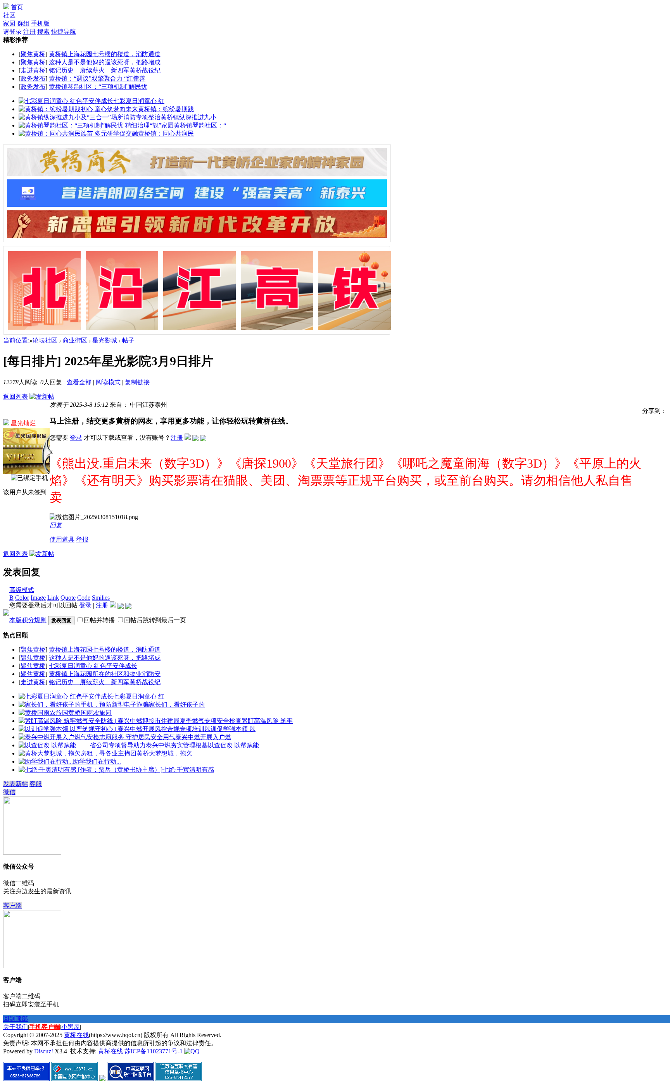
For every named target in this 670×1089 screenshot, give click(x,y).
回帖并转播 (99, 620)
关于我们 (15, 1027)
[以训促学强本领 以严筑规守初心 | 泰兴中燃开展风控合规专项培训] (111, 729)
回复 (56, 525)
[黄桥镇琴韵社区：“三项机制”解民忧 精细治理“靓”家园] (96, 125)
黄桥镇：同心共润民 (166, 133)
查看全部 (79, 382)
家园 (9, 23)
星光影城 (104, 340)
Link (53, 597)
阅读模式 (108, 382)
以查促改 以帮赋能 (233, 745)
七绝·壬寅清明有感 (188, 769)
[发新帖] (41, 396)
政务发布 (33, 78)
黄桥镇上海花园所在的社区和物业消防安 (105, 674)
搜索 (43, 31)
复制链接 (137, 382)
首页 (17, 7)
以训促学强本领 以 (230, 729)
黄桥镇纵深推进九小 (188, 117)
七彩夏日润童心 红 (138, 101)
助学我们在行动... (97, 761)
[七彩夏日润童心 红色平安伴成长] (66, 101)
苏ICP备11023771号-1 (153, 1051)
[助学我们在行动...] (46, 761)
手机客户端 (44, 1027)
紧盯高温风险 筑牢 (267, 720)
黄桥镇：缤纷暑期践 (166, 109)
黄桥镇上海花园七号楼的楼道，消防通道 (105, 54)
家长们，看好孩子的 (177, 704)
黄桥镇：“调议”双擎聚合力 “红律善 (97, 78)
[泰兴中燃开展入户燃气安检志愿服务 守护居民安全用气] (97, 737)
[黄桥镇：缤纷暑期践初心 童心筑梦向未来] (78, 109)
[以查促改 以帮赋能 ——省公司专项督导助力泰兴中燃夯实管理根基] (113, 745)
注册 (29, 31)
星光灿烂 (23, 423)
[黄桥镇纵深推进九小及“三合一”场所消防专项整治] (90, 117)
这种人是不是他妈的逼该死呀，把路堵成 (105, 62)
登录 (76, 437)
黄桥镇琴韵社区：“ (200, 125)
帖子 (128, 340)
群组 (23, 23)
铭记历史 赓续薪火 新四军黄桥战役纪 (105, 70)
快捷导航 (63, 31)
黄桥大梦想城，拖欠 (164, 753)
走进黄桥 (33, 70)
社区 (9, 15)
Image (38, 597)
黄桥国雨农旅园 (90, 712)
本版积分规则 (28, 620)
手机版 (40, 23)
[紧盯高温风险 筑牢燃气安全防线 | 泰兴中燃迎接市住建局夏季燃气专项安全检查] (130, 720)
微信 (9, 792)
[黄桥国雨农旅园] (43, 712)
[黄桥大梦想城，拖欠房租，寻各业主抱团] (77, 753)
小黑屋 (70, 1027)
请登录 (12, 31)
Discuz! (43, 1051)
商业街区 (74, 340)
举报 (82, 539)
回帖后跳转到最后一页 (155, 620)
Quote (68, 597)
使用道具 (62, 539)
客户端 (12, 905)
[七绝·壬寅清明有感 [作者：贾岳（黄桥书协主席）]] (90, 769)
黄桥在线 (76, 1035)
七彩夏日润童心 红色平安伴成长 (93, 665)
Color (22, 597)
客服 (35, 784)
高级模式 (21, 590)
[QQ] (192, 1051)
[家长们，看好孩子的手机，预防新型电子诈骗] (84, 704)
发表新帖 (15, 784)
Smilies (101, 597)
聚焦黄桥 (33, 54)
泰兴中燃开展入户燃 (203, 737)
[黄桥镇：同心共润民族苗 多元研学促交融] (78, 133)
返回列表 (15, 396)
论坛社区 (45, 340)
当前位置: (16, 340)
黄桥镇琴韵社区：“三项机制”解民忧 (98, 86)
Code (83, 597)
